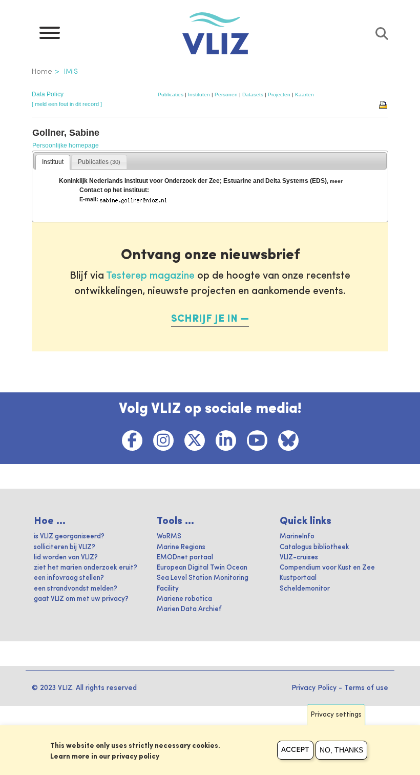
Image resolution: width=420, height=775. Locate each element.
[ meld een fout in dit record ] (67, 104)
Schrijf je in (204, 319)
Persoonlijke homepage (65, 145)
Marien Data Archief (189, 609)
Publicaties (170, 94)
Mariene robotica (184, 599)
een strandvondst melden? (75, 588)
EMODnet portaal (185, 557)
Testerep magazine (150, 276)
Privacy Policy (314, 688)
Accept (295, 749)
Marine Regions (181, 547)
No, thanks (341, 750)
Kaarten (304, 94)
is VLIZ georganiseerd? (69, 536)
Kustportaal (298, 578)
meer (336, 181)
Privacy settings (336, 714)
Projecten (279, 94)
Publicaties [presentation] (99, 161)
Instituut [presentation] (53, 161)
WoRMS (169, 536)
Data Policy (48, 94)
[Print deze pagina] (383, 104)
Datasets (252, 94)
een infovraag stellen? (69, 578)
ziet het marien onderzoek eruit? (85, 567)
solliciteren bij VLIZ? (64, 547)
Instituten (199, 94)
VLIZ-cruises (299, 557)
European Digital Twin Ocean (202, 567)
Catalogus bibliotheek (314, 547)
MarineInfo (297, 536)
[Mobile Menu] (50, 35)
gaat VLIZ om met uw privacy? (81, 599)
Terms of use (366, 688)
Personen (226, 94)
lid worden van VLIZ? (66, 557)
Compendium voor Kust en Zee (327, 567)
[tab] (52, 162)
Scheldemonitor (305, 588)
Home (42, 71)
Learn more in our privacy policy (104, 756)
